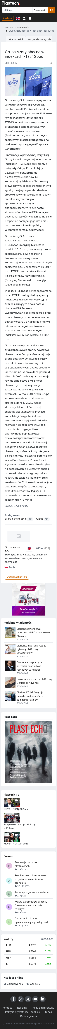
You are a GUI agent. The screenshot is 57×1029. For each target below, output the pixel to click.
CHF (8, 964)
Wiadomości (23, 27)
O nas (48, 1012)
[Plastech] (11, 3)
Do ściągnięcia (28, 1016)
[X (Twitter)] (28, 999)
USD (8, 951)
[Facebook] (13, 999)
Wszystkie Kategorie (39, 39)
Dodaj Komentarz (17, 576)
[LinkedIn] (43, 999)
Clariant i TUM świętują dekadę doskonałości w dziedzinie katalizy (30, 696)
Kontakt (7, 1007)
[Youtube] (35, 999)
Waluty (8, 939)
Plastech (9, 27)
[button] (24, 18)
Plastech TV (11, 794)
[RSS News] (21, 999)
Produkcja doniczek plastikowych (26, 864)
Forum (8, 856)
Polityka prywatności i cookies (22, 1012)
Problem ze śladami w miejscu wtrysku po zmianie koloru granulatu (32, 879)
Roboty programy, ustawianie (31, 892)
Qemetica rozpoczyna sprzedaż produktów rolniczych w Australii (29, 666)
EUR (8, 945)
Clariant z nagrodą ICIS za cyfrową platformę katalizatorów (31, 649)
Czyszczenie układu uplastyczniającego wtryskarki (32, 920)
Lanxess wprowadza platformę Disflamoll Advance (34, 680)
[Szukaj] (51, 10)
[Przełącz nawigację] (30, 18)
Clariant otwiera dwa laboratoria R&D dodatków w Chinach (33, 632)
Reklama (7, 18)
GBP (8, 957)
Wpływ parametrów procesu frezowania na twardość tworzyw (31, 905)
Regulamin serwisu (43, 1007)
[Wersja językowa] (18, 18)
